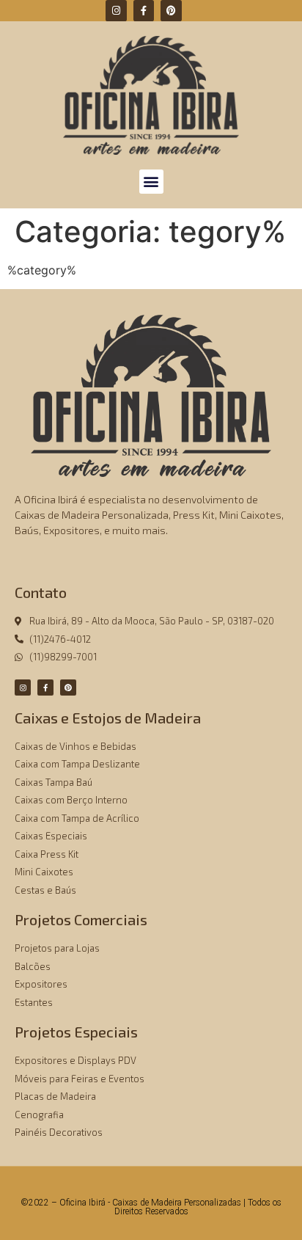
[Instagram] (116, 10)
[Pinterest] (171, 10)
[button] (151, 181)
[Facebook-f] (144, 10)
